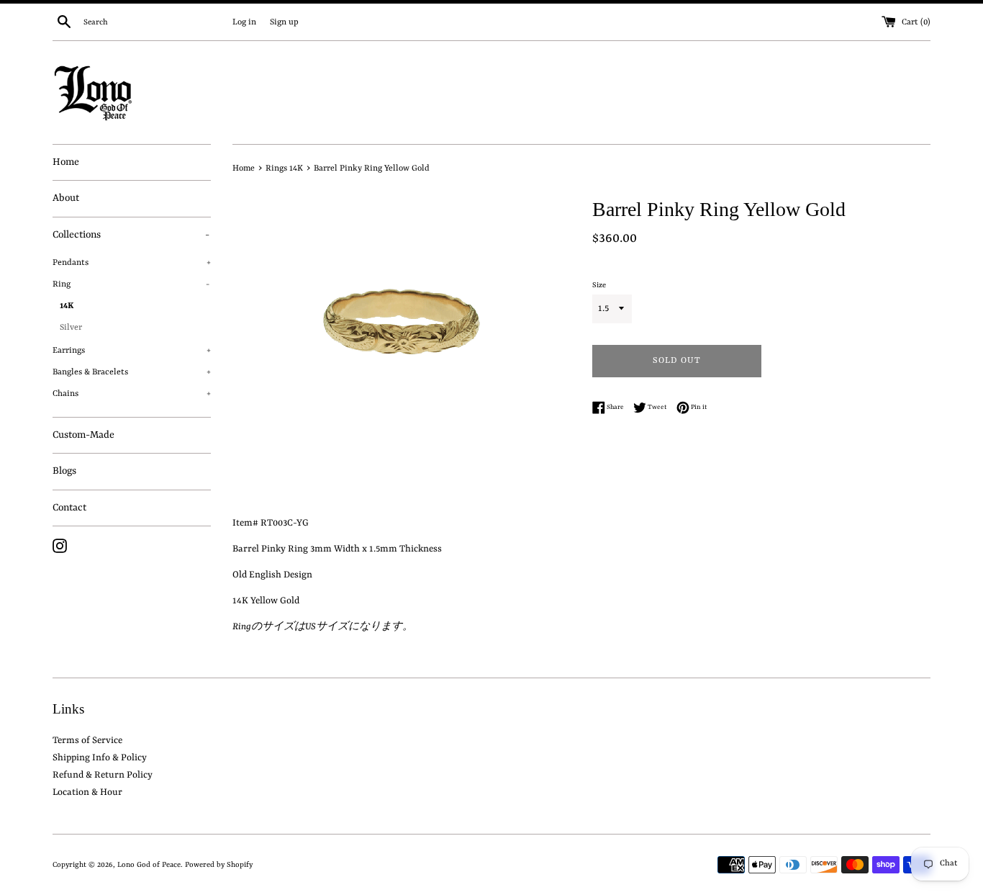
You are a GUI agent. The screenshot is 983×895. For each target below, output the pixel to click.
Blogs (64, 471)
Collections (131, 234)
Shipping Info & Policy (100, 757)
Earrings (132, 351)
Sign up (284, 22)
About (66, 198)
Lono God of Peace (149, 864)
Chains (132, 394)
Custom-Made (83, 435)
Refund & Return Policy (103, 775)
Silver (71, 328)
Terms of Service (87, 740)
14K (66, 306)
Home (66, 162)
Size (599, 285)
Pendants (132, 263)
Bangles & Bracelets (132, 372)
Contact (69, 507)
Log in (244, 22)
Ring (131, 284)
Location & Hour (87, 792)
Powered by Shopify (219, 864)
